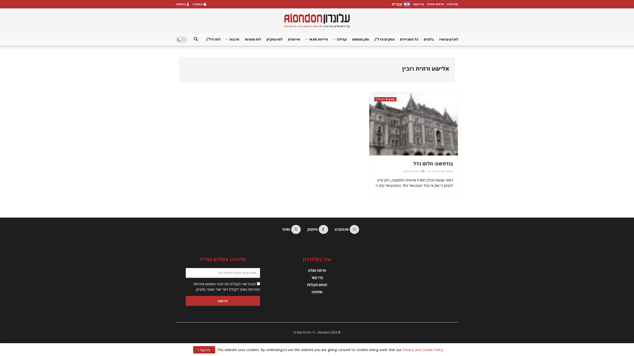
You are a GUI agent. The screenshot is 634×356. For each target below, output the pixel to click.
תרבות (234, 39)
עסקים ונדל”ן (384, 39)
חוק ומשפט (360, 39)
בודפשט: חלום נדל (433, 163)
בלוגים (429, 39)
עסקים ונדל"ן (385, 99)
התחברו (198, 4)
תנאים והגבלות (317, 284)
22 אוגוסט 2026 (412, 171)
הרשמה (181, 4)
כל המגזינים (409, 39)
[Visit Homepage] (317, 21)
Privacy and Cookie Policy (422, 349)
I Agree (204, 350)
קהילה (342, 39)
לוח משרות (253, 39)
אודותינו (452, 4)
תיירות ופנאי (318, 39)
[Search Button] (196, 39)
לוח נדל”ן (213, 39)
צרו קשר (418, 4)
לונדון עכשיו (448, 39)
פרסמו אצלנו (435, 4)
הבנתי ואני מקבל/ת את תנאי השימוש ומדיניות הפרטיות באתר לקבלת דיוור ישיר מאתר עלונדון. (227, 287)
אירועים (294, 39)
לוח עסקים (274, 39)
